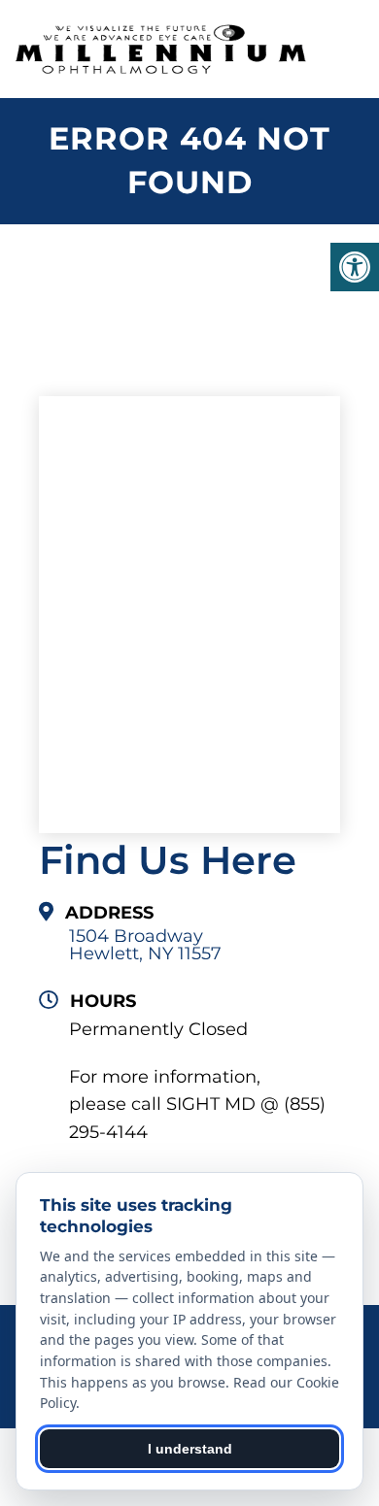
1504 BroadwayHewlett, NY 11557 (145, 944)
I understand (190, 1448)
